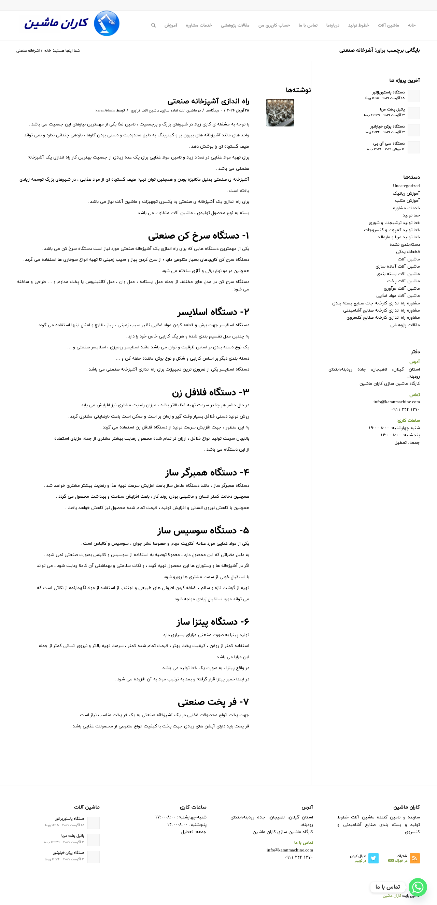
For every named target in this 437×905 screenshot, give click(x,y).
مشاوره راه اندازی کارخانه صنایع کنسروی (383, 318)
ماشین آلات (409, 259)
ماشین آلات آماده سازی (179, 110)
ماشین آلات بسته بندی (398, 274)
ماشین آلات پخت (403, 281)
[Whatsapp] (418, 887)
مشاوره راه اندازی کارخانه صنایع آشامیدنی (381, 310)
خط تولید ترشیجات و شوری (394, 223)
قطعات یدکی (408, 252)
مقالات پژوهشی (405, 325)
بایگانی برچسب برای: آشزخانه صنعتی (379, 50)
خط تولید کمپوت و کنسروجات (392, 230)
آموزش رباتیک (406, 194)
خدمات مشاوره (406, 208)
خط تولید (411, 215)
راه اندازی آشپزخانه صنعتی (208, 101)
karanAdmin (105, 110)
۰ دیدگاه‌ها (214, 110)
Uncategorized (406, 186)
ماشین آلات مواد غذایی (398, 296)
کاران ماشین (392, 896)
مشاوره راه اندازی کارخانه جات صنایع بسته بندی (376, 303)
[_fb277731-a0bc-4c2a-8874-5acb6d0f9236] (280, 112)
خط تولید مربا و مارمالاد (399, 237)
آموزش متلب (407, 201)
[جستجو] (153, 26)
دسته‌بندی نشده (405, 245)
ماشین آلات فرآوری (145, 110)
